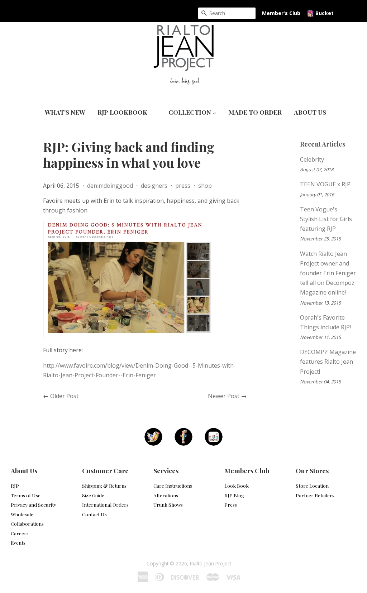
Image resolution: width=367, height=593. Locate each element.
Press (230, 504)
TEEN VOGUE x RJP (325, 184)
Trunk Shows (168, 504)
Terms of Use (25, 495)
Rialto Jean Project (210, 563)
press (182, 186)
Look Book (236, 485)
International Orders (105, 504)
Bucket (324, 13)
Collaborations (27, 523)
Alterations (165, 495)
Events (18, 542)
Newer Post (223, 396)
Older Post (64, 396)
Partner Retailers (315, 495)
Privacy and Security (33, 504)
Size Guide (93, 495)
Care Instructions (172, 485)
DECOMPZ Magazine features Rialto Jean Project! (328, 361)
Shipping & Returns (104, 485)
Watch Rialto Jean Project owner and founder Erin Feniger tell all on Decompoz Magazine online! (328, 273)
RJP (15, 485)
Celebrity (312, 159)
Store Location (312, 485)
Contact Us (94, 514)
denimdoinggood (110, 186)
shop (205, 186)
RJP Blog (234, 495)
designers (154, 186)
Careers (20, 533)
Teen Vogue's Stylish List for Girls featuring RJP (326, 219)
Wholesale (22, 514)
